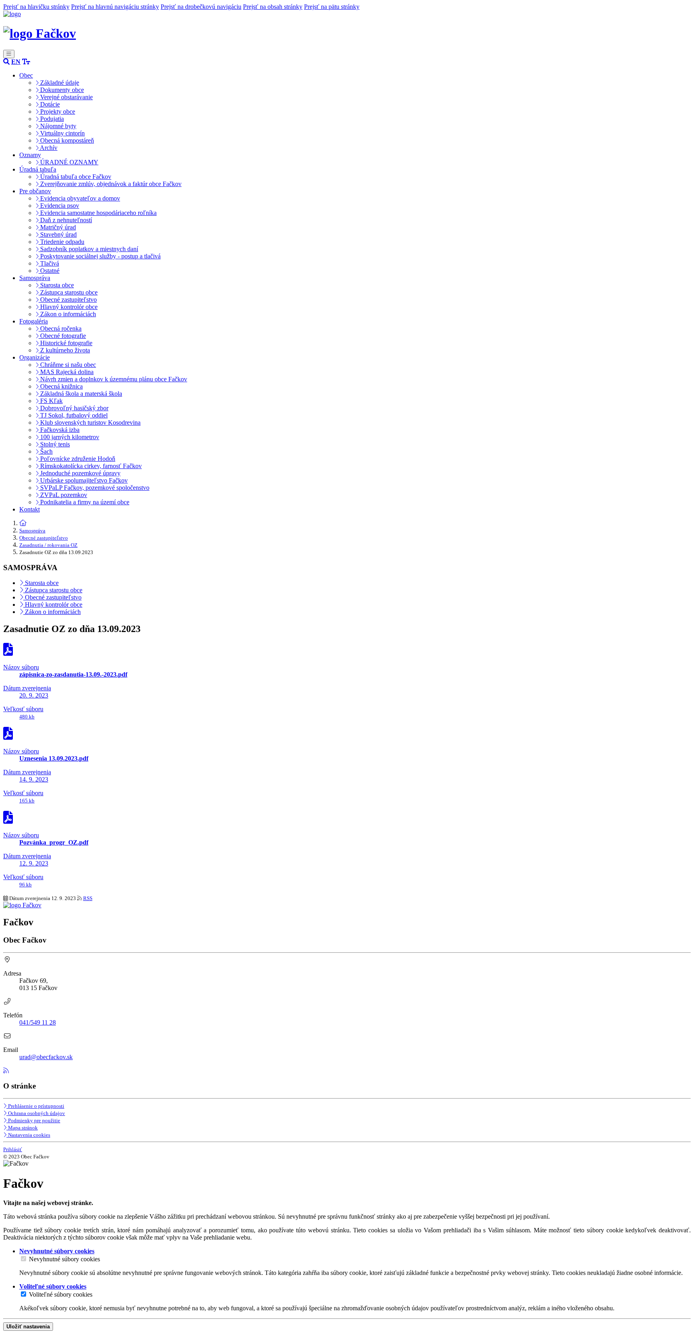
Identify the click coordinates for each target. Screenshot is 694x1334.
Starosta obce (56, 285)
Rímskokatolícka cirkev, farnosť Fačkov (90, 465)
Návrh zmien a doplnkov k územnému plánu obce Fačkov (113, 379)
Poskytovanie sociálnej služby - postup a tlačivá (100, 256)
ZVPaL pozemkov (63, 494)
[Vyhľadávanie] (6, 61)
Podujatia (51, 118)
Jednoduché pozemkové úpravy (79, 473)
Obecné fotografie (62, 335)
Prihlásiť (12, 1149)
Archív (48, 147)
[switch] (23, 1258)
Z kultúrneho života (64, 350)
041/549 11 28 (37, 1022)
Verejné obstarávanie (66, 97)
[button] (15, 61)
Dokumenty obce (61, 89)
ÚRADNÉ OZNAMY (68, 162)
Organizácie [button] (34, 357)
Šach (46, 451)
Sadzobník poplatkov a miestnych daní (88, 249)
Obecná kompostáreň (66, 140)
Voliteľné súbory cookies (60, 1294)
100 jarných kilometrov (69, 437)
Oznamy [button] (30, 154)
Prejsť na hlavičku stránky (36, 6)
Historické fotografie (65, 343)
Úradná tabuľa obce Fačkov (75, 176)
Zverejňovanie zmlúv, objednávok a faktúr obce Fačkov (110, 183)
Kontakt (29, 509)
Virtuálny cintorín (62, 133)
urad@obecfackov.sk (46, 1057)
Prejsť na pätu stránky (331, 6)
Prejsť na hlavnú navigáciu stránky (115, 6)
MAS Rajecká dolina (66, 371)
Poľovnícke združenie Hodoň (77, 458)
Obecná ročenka (60, 328)
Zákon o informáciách (67, 314)
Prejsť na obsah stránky (272, 6)
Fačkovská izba (59, 429)
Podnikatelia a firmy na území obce (84, 502)
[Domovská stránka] (12, 13)
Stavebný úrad (58, 234)
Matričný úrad (57, 227)
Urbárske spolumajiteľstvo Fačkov (83, 480)
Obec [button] (26, 75)
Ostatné (49, 270)
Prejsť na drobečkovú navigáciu (201, 6)
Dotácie (49, 104)
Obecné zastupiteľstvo (68, 299)
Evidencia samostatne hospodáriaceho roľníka (98, 212)
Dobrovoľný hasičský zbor (73, 408)
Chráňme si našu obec (67, 364)
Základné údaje (59, 82)
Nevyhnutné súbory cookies (64, 1259)
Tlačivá (49, 263)
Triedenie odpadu (61, 241)
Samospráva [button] (34, 277)
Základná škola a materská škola (80, 393)
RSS (87, 898)
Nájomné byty (57, 126)
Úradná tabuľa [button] (37, 169)
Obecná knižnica (61, 386)
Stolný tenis (54, 444)
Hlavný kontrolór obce (68, 306)
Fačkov (54, 33)
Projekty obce (57, 111)
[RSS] (6, 1070)
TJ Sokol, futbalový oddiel (73, 415)
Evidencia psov (59, 205)
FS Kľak (51, 400)
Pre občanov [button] (35, 191)
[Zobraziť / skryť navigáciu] (8, 54)
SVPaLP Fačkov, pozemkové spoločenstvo (94, 487)
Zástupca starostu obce (68, 292)
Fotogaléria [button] (33, 321)
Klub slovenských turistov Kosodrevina (90, 422)
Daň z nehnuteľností (65, 220)
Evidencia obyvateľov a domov (79, 198)
